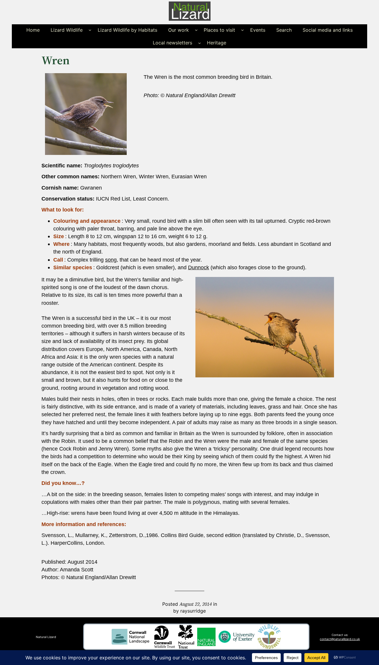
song (111, 260)
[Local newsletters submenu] (199, 42)
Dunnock (198, 267)
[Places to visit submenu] (242, 29)
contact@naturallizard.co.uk (340, 639)
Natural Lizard (46, 637)
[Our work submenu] (196, 29)
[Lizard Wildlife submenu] (90, 29)
